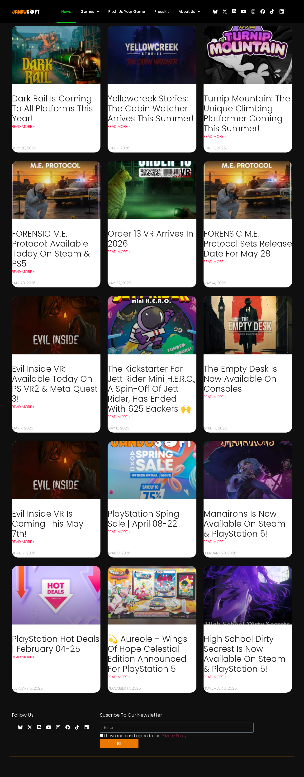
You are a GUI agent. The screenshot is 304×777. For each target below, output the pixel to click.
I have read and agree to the (145, 736)
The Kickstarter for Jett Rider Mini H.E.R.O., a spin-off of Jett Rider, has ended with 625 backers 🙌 (152, 389)
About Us (187, 11)
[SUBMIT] (119, 743)
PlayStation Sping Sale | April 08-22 (143, 518)
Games (87, 11)
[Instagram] (253, 11)
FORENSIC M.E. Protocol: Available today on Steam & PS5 (51, 248)
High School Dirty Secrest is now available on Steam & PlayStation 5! (244, 654)
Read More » (23, 126)
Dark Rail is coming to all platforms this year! (52, 108)
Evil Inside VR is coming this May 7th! (47, 523)
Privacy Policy (174, 736)
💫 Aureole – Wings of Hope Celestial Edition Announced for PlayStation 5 (147, 654)
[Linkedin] (281, 11)
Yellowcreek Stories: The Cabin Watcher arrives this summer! (151, 108)
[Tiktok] (272, 11)
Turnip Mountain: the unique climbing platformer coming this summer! (247, 113)
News (66, 11)
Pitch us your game (126, 11)
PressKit (161, 11)
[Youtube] (243, 11)
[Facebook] (262, 11)
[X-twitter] (224, 11)
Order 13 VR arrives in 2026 (151, 238)
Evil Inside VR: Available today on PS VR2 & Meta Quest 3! (55, 384)
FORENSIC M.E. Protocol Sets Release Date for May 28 (248, 243)
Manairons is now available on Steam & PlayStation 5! (244, 523)
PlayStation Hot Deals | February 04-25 (56, 644)
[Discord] (234, 11)
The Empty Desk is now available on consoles (240, 379)
